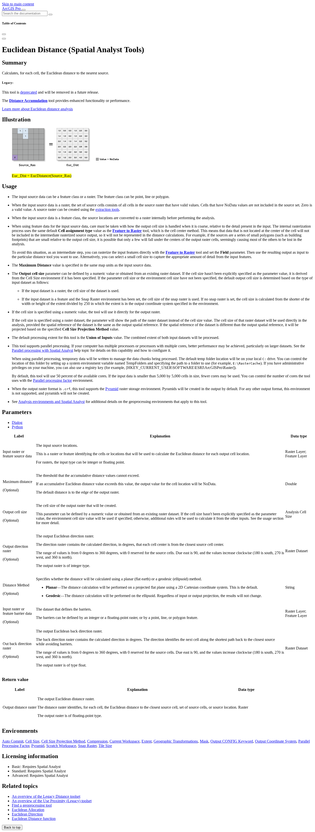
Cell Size (32, 741)
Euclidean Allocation (28, 810)
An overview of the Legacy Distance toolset (46, 796)
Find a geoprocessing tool (32, 805)
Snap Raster (87, 746)
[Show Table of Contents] (4, 38)
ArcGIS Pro (12, 8)
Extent (147, 741)
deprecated (28, 92)
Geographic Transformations (176, 741)
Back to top (12, 827)
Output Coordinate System (275, 741)
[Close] (4, 34)
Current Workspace (125, 741)
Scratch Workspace (61, 746)
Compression (97, 741)
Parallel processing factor (52, 380)
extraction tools (107, 209)
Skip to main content (18, 4)
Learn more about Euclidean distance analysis (37, 109)
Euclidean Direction (27, 814)
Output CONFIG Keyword (231, 741)
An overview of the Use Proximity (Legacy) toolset (52, 801)
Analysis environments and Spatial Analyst (51, 401)
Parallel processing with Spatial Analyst (42, 350)
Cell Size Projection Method (63, 741)
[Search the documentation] (50, 14)
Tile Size (105, 746)
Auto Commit (12, 741)
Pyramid (111, 389)
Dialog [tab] (17, 422)
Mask (204, 741)
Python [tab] (17, 427)
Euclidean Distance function (34, 818)
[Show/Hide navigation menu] (24, 10)
